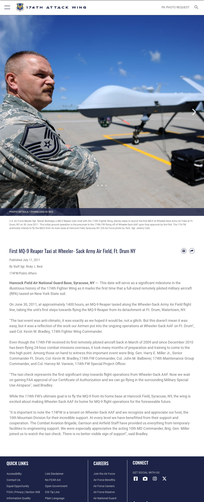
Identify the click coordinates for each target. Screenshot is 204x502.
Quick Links (17, 463)
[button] (6, 7)
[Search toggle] (197, 7)
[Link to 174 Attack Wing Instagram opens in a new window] (155, 479)
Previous (10, 112)
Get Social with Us (146, 472)
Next (194, 112)
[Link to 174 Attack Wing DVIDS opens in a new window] (145, 479)
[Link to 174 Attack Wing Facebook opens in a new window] (136, 479)
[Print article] (183, 250)
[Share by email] (192, 250)
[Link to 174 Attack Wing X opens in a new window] (164, 479)
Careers (101, 463)
